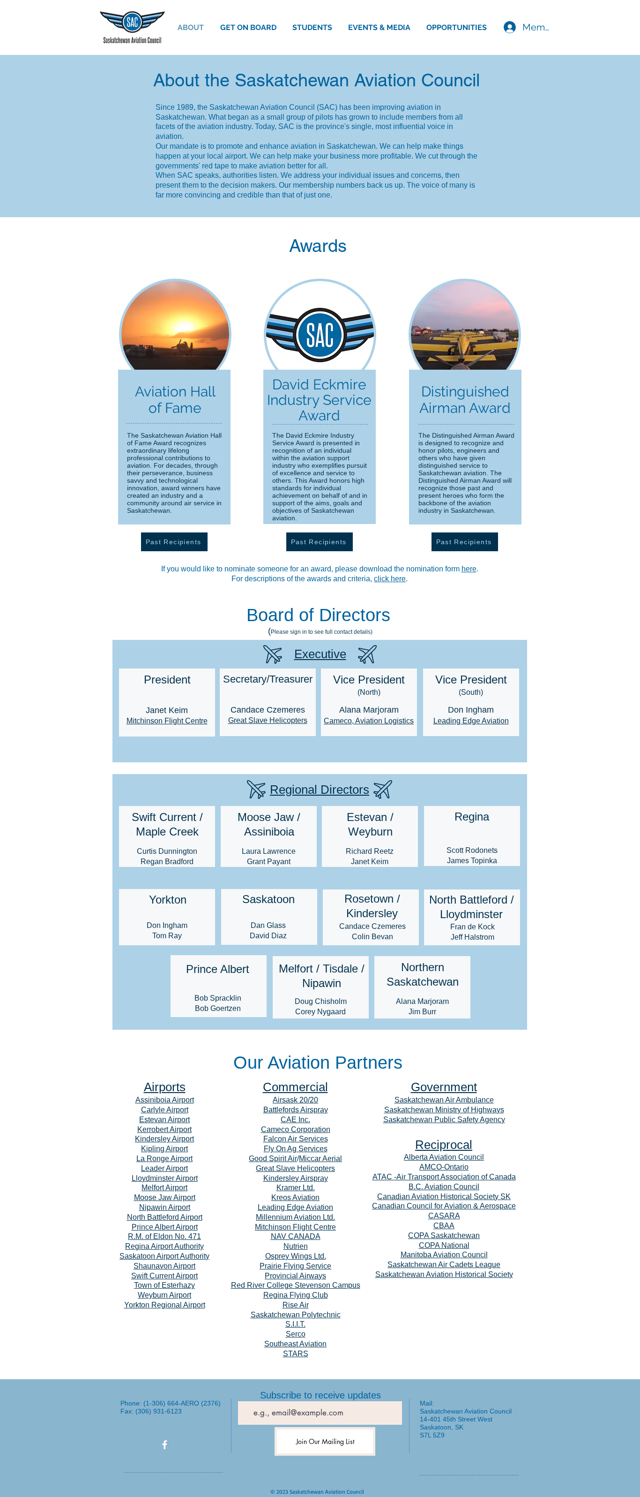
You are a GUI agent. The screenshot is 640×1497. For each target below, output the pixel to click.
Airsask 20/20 (295, 1100)
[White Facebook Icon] (165, 1445)
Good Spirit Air (273, 1159)
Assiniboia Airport (164, 1100)
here (468, 569)
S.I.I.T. (295, 1324)
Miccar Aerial (320, 1159)
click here (390, 579)
